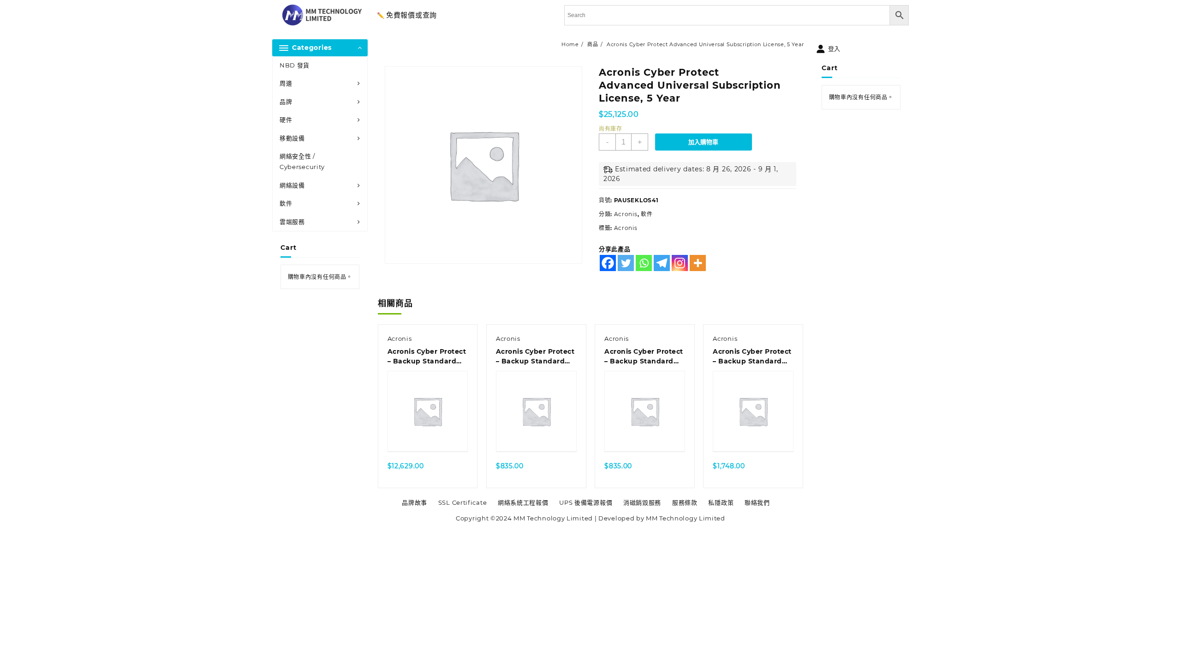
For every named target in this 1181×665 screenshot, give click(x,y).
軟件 (286, 203)
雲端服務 (292, 221)
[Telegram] (662, 263)
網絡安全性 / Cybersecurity (302, 161)
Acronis (626, 214)
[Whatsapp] (644, 263)
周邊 (286, 83)
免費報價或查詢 (411, 15)
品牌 (286, 101)
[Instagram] (680, 263)
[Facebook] (608, 263)
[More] (698, 263)
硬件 (286, 119)
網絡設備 (292, 185)
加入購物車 (703, 142)
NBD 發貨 (295, 65)
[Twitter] (626, 263)
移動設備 (292, 138)
